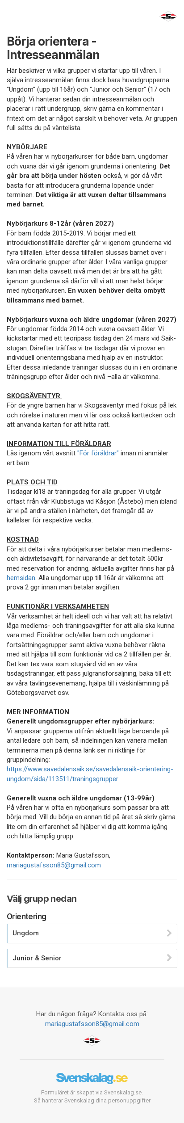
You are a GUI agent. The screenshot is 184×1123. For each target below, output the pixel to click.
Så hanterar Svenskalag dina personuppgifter (92, 1100)
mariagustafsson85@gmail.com (54, 865)
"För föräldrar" (98, 453)
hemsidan (21, 578)
